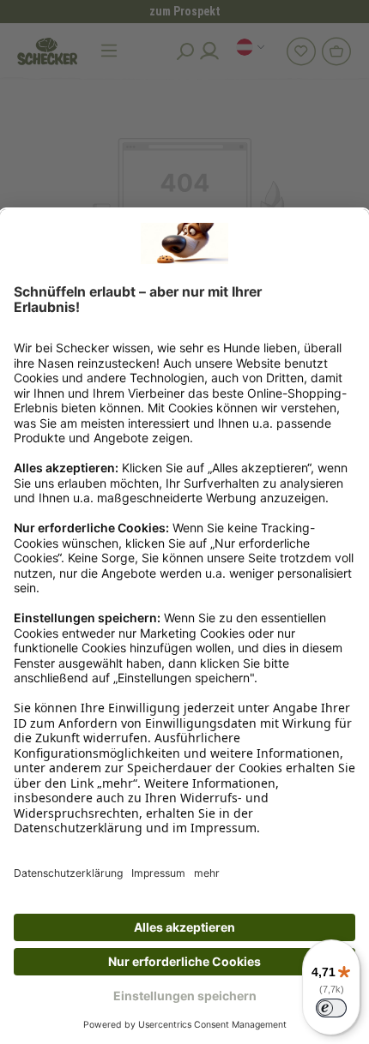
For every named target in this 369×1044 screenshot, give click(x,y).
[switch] (331, 1008)
